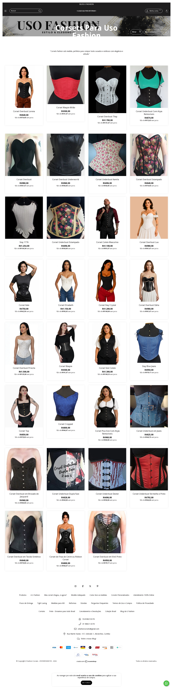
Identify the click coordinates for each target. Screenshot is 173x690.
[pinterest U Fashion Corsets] (97, 586)
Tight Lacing (42, 603)
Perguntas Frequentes (99, 603)
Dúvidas (84, 603)
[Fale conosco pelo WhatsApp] (166, 683)
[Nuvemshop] (86, 662)
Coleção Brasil (110, 611)
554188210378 (88, 619)
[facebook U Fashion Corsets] (82, 586)
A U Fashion (35, 595)
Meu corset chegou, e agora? (55, 595)
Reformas (72, 603)
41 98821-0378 (88, 624)
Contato (42, 611)
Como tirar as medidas (98, 595)
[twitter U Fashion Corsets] (90, 586)
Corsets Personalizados (120, 595)
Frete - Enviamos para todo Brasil (62, 611)
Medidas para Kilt (58, 603)
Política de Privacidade (145, 603)
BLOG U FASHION (86, 4)
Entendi (86, 683)
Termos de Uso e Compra (122, 603)
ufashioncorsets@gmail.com (88, 629)
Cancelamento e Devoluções (90, 611)
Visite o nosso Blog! (88, 639)
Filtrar (134, 32)
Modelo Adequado (78, 595)
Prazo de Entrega (26, 603)
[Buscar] (40, 11)
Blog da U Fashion (127, 611)
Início (76, 23)
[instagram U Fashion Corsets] (75, 586)
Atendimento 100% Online (143, 595)
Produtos (22, 595)
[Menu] (6, 11)
